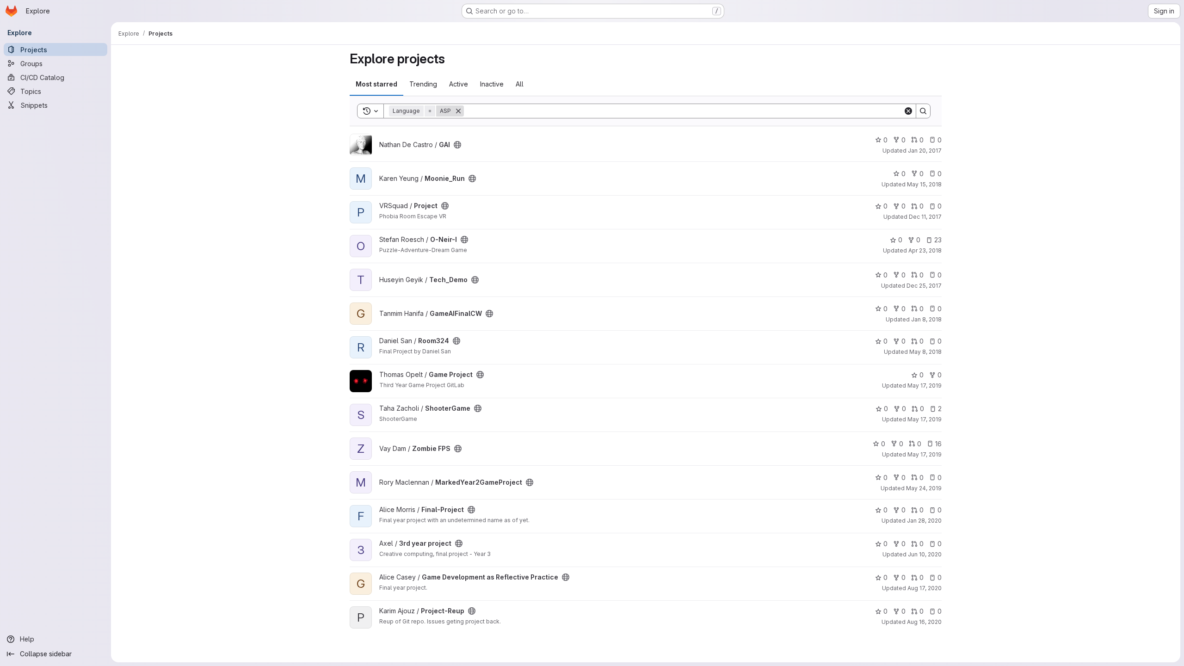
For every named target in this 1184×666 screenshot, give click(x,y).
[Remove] (458, 111)
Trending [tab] (423, 84)
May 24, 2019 (924, 488)
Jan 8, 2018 (926, 319)
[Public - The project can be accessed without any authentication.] (457, 144)
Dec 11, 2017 (925, 216)
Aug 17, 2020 (924, 588)
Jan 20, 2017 (925, 150)
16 (938, 444)
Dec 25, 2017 (924, 285)
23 (938, 240)
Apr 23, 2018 (925, 250)
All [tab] (520, 84)
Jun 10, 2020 (925, 554)
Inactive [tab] (492, 84)
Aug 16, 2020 (924, 621)
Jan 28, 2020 (924, 520)
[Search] (923, 111)
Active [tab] (458, 84)
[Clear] (908, 111)
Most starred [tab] (376, 84)
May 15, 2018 (924, 184)
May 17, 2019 (924, 385)
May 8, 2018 (925, 351)
